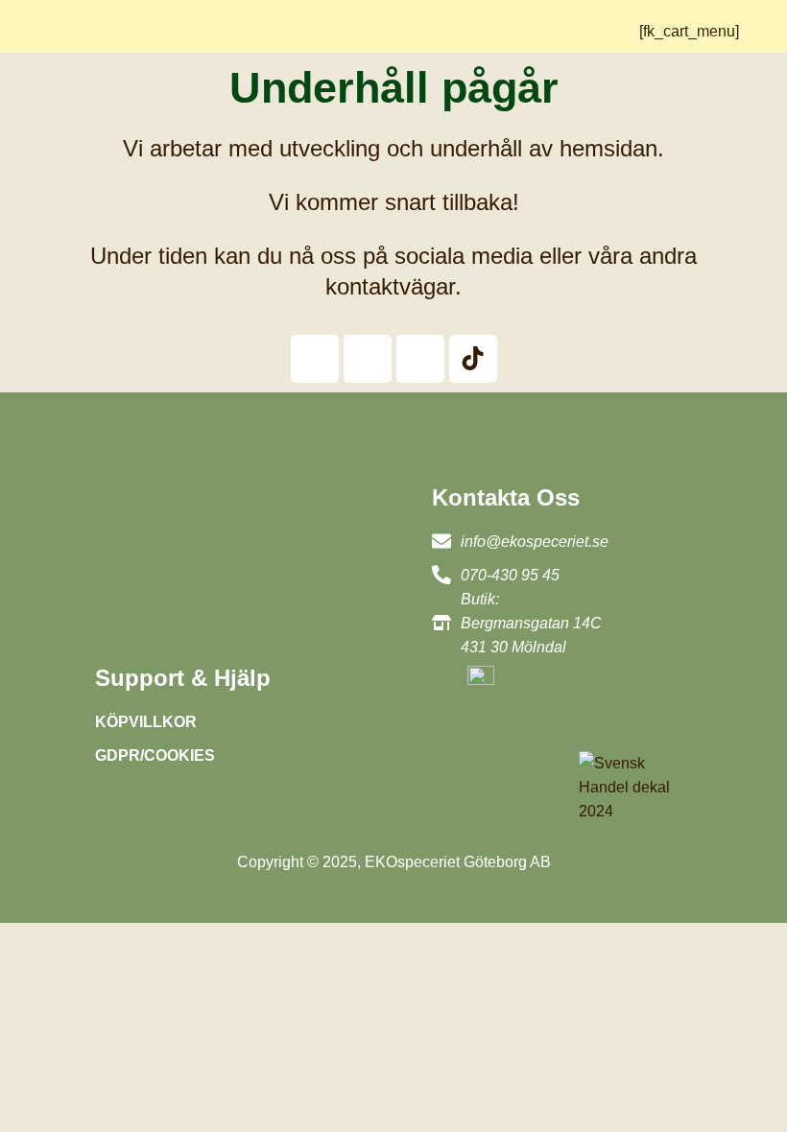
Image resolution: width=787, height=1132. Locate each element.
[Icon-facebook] (315, 359)
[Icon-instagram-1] (368, 359)
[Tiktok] (473, 359)
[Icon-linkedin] (420, 359)
